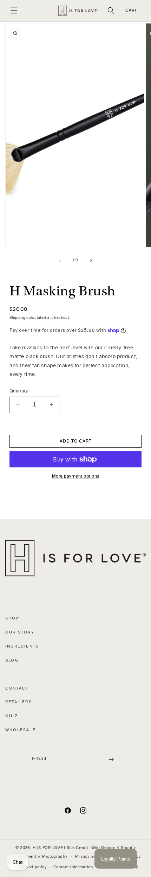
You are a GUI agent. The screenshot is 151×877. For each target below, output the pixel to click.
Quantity (18, 390)
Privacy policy (89, 856)
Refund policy (33, 867)
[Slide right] (91, 260)
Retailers (18, 702)
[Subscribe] (111, 759)
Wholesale (20, 730)
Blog (12, 660)
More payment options (75, 476)
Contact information (73, 867)
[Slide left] (60, 260)
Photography (54, 856)
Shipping (17, 318)
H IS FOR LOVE (48, 847)
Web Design (103, 847)
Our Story (19, 632)
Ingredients (22, 646)
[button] (14, 10)
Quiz (11, 716)
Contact (16, 688)
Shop (12, 618)
